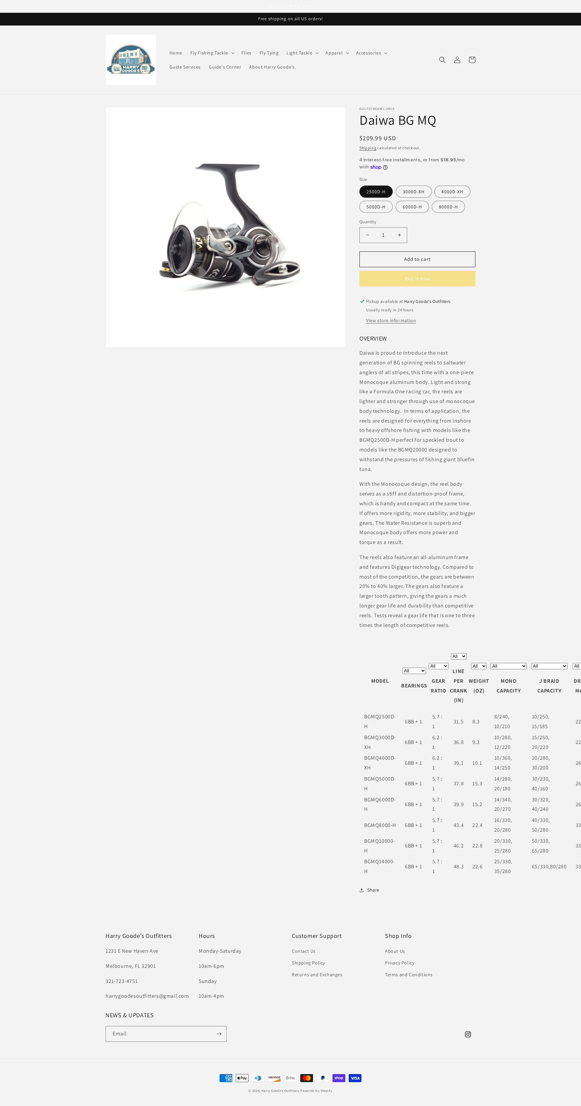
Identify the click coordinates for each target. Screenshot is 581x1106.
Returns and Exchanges (317, 975)
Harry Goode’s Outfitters (281, 1091)
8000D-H (448, 207)
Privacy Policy (399, 963)
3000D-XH (414, 192)
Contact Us (304, 951)
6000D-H (412, 207)
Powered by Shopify (316, 1091)
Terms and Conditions (409, 975)
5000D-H (376, 207)
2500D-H (376, 192)
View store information (391, 320)
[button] (211, 53)
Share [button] (373, 890)
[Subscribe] (218, 1034)
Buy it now (417, 278)
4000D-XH (452, 192)
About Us (395, 951)
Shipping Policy (308, 963)
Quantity (367, 222)
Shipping (368, 147)
